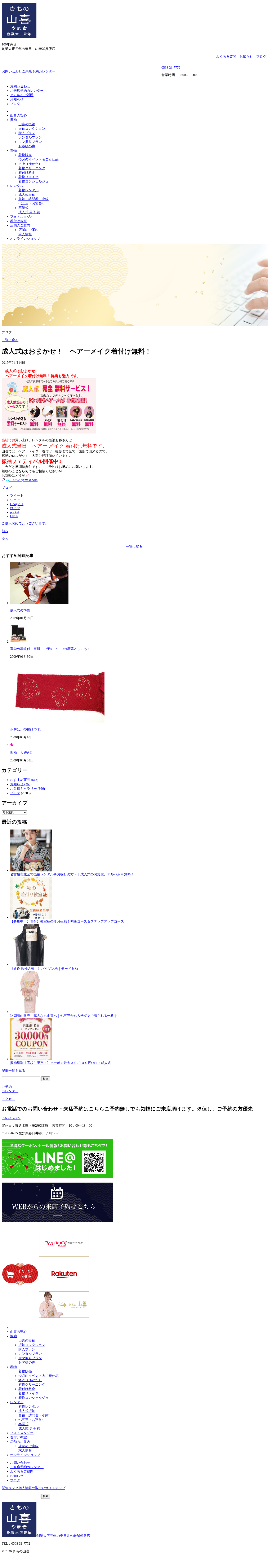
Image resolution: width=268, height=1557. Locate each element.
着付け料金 (26, 172)
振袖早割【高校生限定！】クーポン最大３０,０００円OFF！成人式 (60, 1063)
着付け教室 (18, 221)
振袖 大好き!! (21, 752)
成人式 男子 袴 (29, 212)
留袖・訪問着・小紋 (33, 199)
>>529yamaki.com (23, 480)
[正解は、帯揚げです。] (57, 722)
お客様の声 (26, 146)
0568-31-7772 (170, 67)
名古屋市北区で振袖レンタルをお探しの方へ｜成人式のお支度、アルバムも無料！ (72, 874)
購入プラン (26, 133)
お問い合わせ (12, 71)
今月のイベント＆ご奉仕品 (38, 159)
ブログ (261, 56)
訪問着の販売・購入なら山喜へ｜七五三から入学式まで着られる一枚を (63, 1015)
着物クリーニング (31, 168)
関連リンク (10, 1488)
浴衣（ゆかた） (30, 164)
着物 (13, 150)
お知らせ (246, 56)
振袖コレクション (31, 128)
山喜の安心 (18, 115)
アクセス (8, 1099)
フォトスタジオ (22, 216)
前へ (5, 531)
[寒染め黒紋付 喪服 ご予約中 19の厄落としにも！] (18, 641)
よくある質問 (226, 56)
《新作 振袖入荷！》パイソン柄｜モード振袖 (44, 968)
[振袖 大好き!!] (11, 745)
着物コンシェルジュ (33, 181)
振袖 (13, 120)
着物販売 (25, 155)
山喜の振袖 (26, 124)
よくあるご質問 (22, 95)
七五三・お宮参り (31, 203)
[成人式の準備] (39, 603)
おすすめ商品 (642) (24, 780)
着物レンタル (28, 190)
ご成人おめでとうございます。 (25, 523)
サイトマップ (55, 1488)
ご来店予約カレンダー (38, 71)
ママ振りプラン (30, 142)
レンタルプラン (30, 137)
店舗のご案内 (20, 225)
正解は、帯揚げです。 (27, 729)
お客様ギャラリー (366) (27, 788)
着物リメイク (28, 177)
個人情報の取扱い (31, 1488)
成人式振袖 (26, 194)
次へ (5, 539)
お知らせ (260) (20, 784)
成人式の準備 (20, 610)
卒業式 (23, 208)
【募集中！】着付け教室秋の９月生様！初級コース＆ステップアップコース (67, 921)
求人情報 (25, 234)
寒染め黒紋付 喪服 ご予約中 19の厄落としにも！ (50, 649)
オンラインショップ (25, 238)
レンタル (16, 186)
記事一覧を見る (13, 1070)
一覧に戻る (10, 340)
